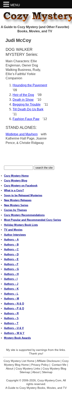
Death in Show (23, 99)
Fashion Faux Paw (26, 119)
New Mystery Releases (17, 200)
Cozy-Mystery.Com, (49, 380)
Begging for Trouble (27, 104)
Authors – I (11, 278)
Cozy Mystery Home (16, 175)
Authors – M (11, 298)
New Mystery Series (16, 205)
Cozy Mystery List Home (19, 360)
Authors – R (11, 313)
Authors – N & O (14, 303)
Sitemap (47, 372)
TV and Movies (13, 229)
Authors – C (11, 249)
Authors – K (11, 288)
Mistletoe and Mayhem (22, 134)
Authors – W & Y (14, 333)
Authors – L (11, 293)
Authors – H (11, 274)
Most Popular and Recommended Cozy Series (32, 219)
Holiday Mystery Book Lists (21, 224)
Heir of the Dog (23, 95)
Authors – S (11, 318)
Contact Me (59, 364)
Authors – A (11, 239)
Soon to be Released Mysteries (23, 195)
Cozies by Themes (15, 210)
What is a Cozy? (14, 190)
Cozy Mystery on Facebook (20, 185)
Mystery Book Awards (17, 337)
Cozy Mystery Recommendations (24, 215)
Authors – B (11, 244)
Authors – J (11, 283)
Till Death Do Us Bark (28, 109)
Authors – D (11, 254)
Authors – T (11, 323)
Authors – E (11, 259)
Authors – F (11, 264)
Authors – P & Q (14, 308)
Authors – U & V (14, 328)
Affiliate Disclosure (48, 360)
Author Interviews (15, 234)
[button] (6, 4)
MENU (15, 5)
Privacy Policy (40, 364)
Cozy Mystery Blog (15, 180)
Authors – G (11, 269)
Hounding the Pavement (30, 85)
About (9, 368)
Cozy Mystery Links (28, 368)
